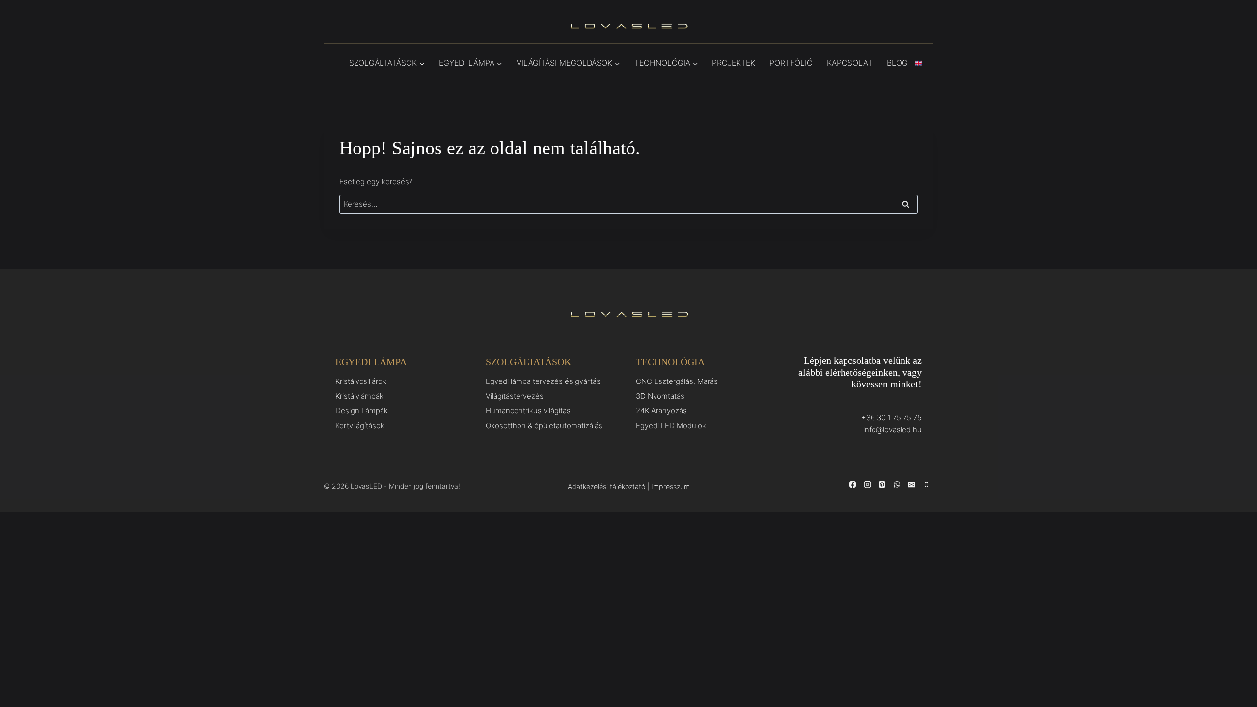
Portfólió (791, 63)
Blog (897, 63)
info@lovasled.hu (892, 429)
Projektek (733, 63)
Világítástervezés (515, 396)
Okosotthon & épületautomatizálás (544, 425)
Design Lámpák (361, 410)
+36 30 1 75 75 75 (891, 417)
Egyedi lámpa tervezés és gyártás (543, 381)
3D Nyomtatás (660, 396)
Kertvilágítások (359, 425)
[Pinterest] (881, 484)
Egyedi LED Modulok (671, 425)
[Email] (911, 484)
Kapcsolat (850, 63)
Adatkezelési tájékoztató (606, 486)
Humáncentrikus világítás (528, 410)
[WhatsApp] (896, 484)
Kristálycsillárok (360, 381)
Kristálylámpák (359, 396)
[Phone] (926, 484)
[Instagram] (867, 484)
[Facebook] (852, 484)
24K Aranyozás (661, 410)
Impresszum (670, 486)
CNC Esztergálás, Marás (677, 381)
